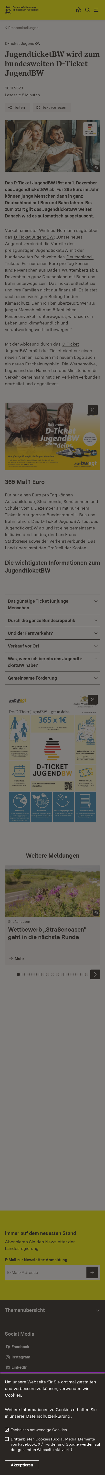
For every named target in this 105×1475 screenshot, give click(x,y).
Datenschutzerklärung (48, 1416)
